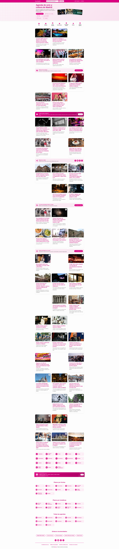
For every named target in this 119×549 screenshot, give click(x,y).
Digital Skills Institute (40, 535)
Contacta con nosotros (73, 544)
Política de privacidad (54, 544)
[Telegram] (77, 161)
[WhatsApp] (75, 161)
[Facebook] (80, 161)
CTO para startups (59, 535)
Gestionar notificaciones (63, 544)
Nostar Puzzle (79, 535)
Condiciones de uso (45, 544)
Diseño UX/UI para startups (69, 535)
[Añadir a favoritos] (49, 30)
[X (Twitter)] (82, 161)
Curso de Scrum (50, 535)
